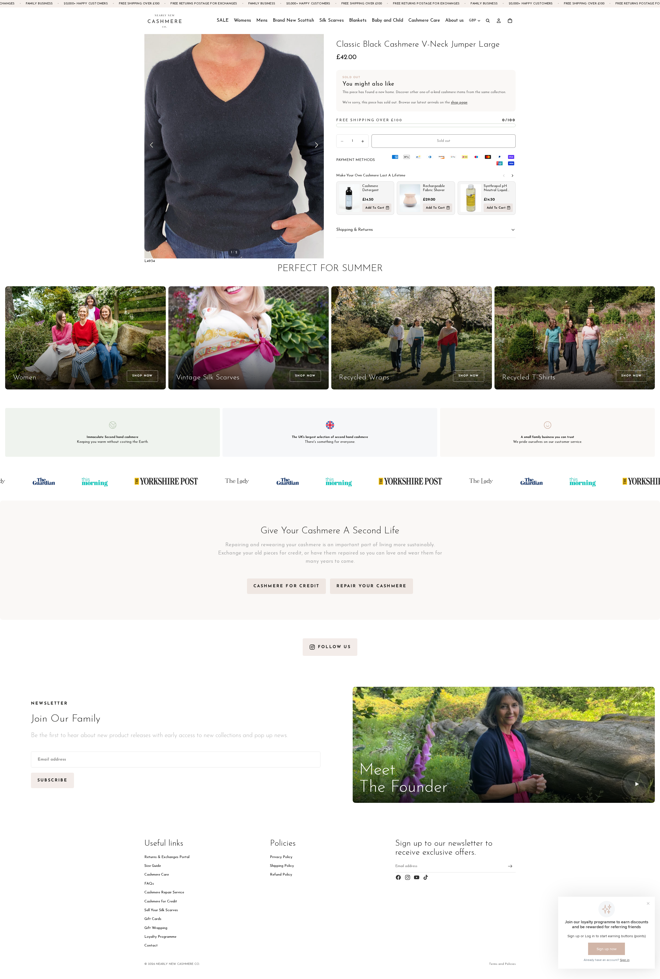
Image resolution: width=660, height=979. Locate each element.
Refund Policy (281, 875)
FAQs (149, 884)
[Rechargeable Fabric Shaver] (410, 198)
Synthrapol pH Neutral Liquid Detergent (495, 188)
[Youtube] (417, 877)
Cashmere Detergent (370, 188)
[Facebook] (398, 877)
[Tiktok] (426, 877)
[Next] (512, 176)
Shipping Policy (282, 866)
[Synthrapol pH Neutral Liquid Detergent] (470, 198)
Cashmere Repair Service (164, 892)
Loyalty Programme (160, 937)
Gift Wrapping (155, 928)
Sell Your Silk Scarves (161, 910)
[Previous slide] (150, 146)
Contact (151, 946)
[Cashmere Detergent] (349, 198)
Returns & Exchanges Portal (166, 857)
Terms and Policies (502, 964)
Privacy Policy (281, 857)
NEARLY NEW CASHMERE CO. (178, 964)
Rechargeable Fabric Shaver (434, 188)
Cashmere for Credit (160, 901)
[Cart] (510, 20)
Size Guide (152, 866)
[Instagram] (408, 877)
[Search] (487, 20)
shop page (459, 102)
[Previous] (504, 176)
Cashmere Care (156, 875)
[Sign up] (510, 866)
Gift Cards (152, 919)
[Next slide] (318, 146)
